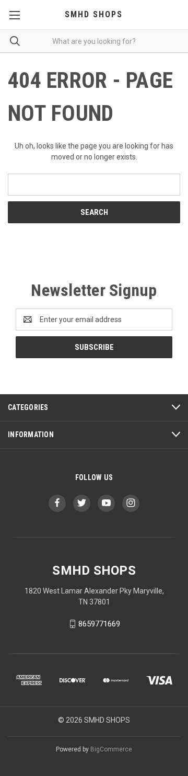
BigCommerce (111, 749)
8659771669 (99, 624)
